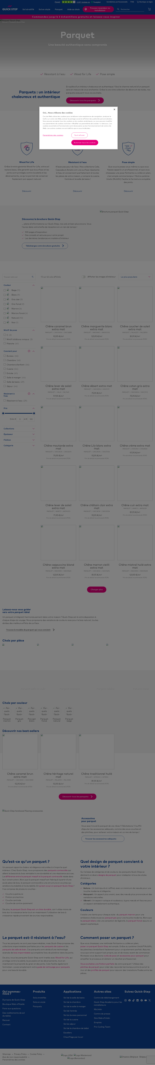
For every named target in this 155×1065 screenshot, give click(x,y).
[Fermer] (114, 109)
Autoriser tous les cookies (85, 143)
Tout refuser (79, 135)
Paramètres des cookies (53, 135)
